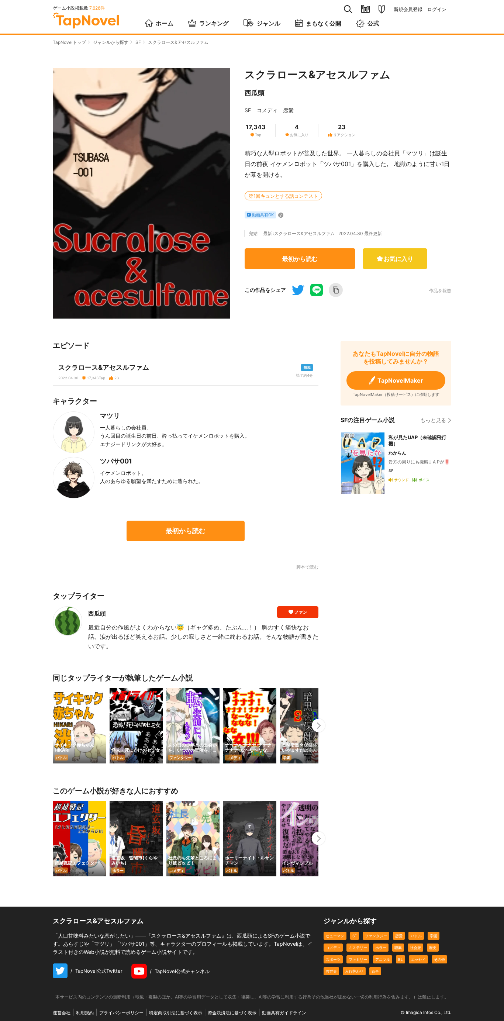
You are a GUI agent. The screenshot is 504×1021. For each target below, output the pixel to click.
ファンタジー (376, 936)
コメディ (267, 110)
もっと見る (433, 420)
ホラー (380, 947)
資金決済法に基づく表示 (232, 1012)
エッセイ (418, 959)
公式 (373, 23)
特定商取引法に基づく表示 (175, 1012)
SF (138, 42)
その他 (439, 959)
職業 (398, 947)
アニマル (382, 959)
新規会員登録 (408, 9)
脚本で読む (307, 567)
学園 (433, 936)
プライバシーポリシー (121, 1012)
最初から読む (300, 258)
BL (400, 959)
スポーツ (333, 959)
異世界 (331, 971)
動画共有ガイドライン (284, 1012)
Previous (52, 725)
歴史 (432, 947)
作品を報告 (440, 291)
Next (318, 725)
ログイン (436, 9)
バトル (416, 936)
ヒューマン (335, 936)
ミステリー (358, 947)
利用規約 (85, 1012)
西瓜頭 (255, 93)
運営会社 (61, 1012)
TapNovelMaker (400, 380)
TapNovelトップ (69, 42)
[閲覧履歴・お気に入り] (365, 9)
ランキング (214, 23)
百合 (375, 971)
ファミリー (358, 959)
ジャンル (268, 23)
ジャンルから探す (110, 42)
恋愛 (288, 110)
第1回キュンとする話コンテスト (283, 196)
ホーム (164, 23)
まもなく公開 (323, 23)
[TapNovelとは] (382, 9)
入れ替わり (354, 971)
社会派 (415, 947)
